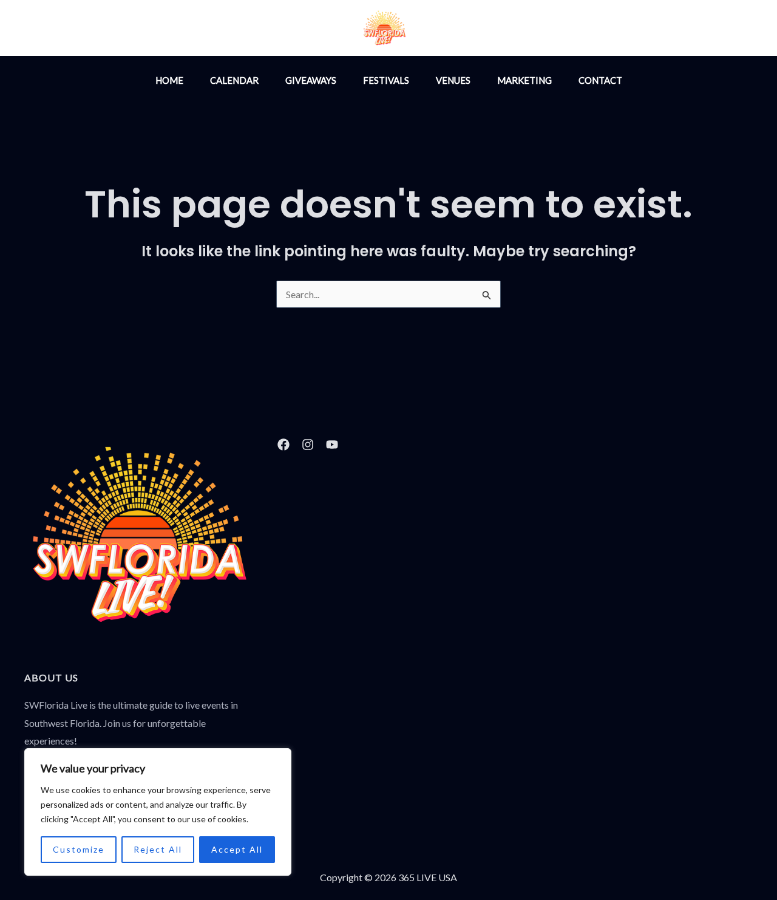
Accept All (237, 849)
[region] (157, 812)
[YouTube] (526, 29)
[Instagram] (474, 29)
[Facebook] (500, 29)
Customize (78, 849)
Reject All (158, 849)
